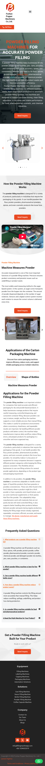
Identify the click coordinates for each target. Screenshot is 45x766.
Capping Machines (22, 677)
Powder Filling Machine (22, 700)
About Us (22, 720)
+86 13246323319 (22, 748)
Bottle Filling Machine (22, 697)
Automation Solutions (23, 682)
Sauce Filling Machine (22, 694)
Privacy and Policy (31, 764)
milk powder (22, 74)
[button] (30, 11)
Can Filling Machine (22, 692)
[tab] (11, 377)
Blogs (22, 723)
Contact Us (22, 715)
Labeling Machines (22, 674)
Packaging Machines (22, 679)
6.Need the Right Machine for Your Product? (19, 618)
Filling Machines (23, 671)
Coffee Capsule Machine (22, 702)
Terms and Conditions (15, 764)
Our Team (22, 717)
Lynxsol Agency (7, 759)
